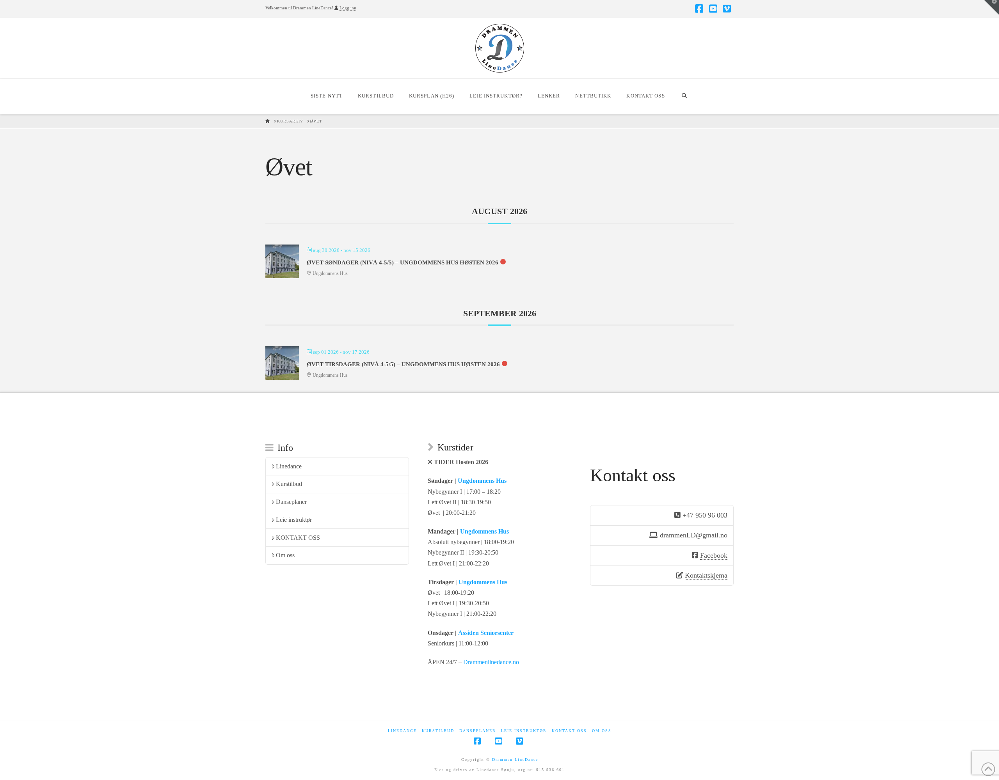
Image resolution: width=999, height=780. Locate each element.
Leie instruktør (294, 519)
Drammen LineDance (515, 759)
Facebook (713, 555)
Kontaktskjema (706, 575)
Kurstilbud (289, 483)
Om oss (285, 555)
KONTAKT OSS (298, 537)
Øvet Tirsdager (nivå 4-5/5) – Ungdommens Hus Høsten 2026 (403, 364)
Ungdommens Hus (482, 480)
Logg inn (348, 7)
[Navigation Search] (684, 96)
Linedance (289, 466)
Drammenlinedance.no (491, 662)
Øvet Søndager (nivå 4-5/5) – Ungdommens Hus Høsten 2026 (402, 262)
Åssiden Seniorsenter (486, 632)
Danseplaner (291, 501)
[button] (991, 7)
